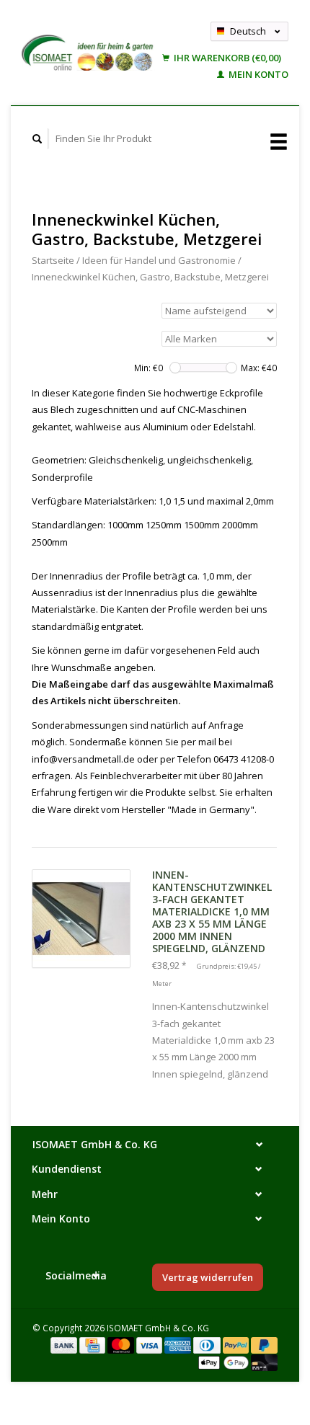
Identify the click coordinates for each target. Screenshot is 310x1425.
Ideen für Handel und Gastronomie (159, 260)
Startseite (53, 260)
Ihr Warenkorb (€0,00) (226, 57)
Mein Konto (257, 74)
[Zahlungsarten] (64, 1344)
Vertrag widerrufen (207, 1277)
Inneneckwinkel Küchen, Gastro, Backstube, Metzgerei (150, 276)
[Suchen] (37, 138)
